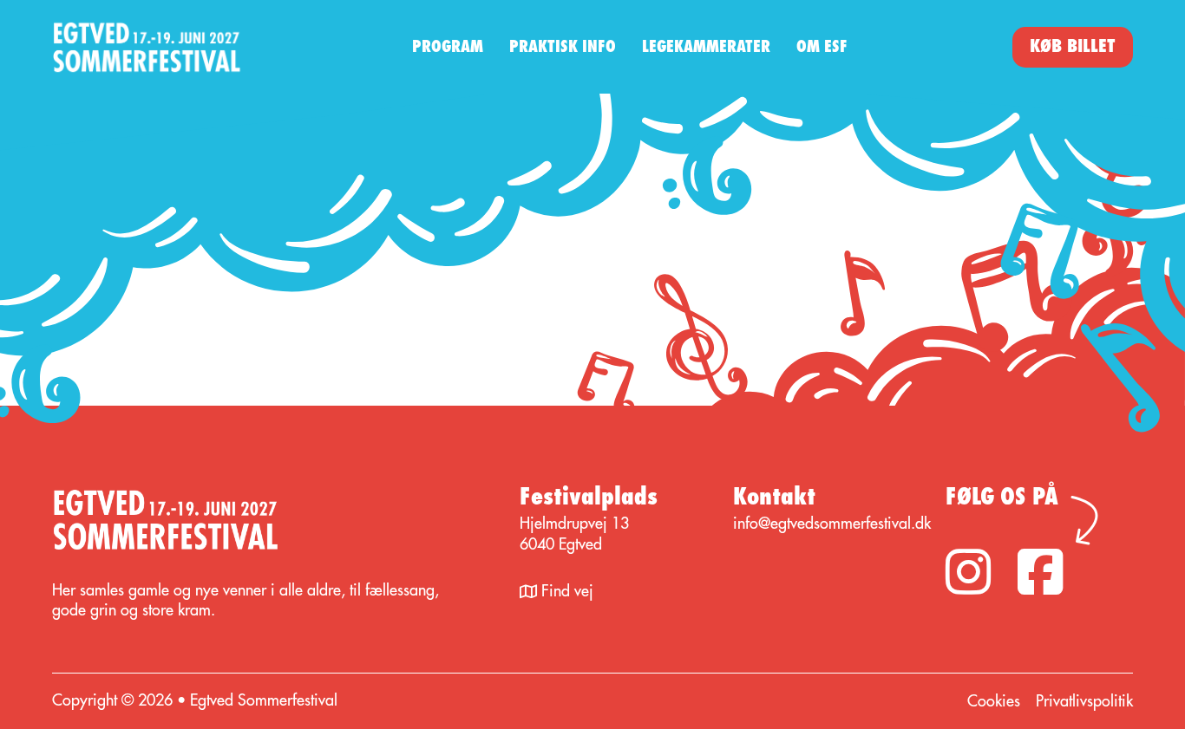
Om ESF (822, 47)
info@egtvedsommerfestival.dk (832, 523)
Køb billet (1073, 46)
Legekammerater (706, 47)
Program (447, 47)
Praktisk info (562, 47)
